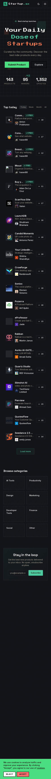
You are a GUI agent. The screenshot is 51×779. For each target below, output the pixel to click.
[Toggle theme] (38, 4)
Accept (22, 774)
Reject (9, 774)
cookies (41, 768)
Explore (39, 64)
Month (39, 107)
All (45, 107)
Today (23, 107)
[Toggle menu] (45, 3)
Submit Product (17, 64)
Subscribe (36, 573)
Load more (25, 451)
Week (31, 107)
